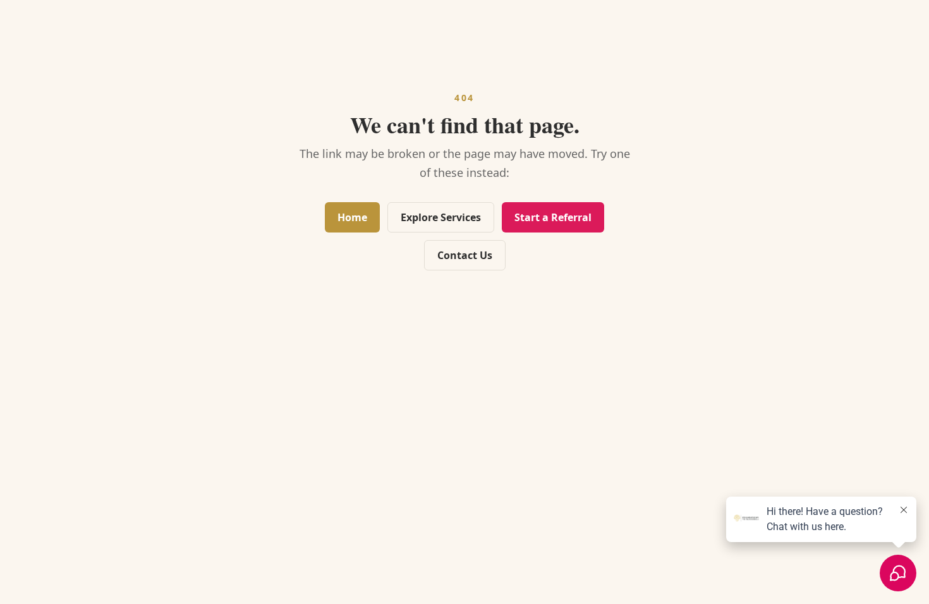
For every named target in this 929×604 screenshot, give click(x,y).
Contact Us (464, 255)
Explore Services (441, 217)
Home (352, 217)
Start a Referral (553, 217)
